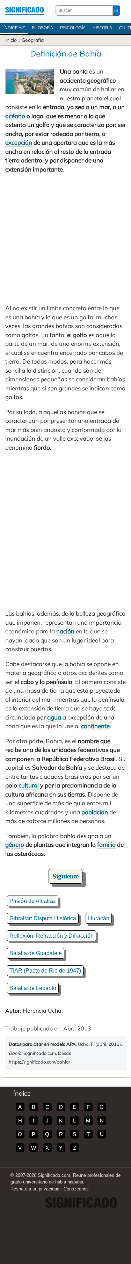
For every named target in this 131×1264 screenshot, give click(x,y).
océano (15, 116)
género (14, 844)
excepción (18, 142)
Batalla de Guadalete (35, 953)
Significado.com (24, 10)
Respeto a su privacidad (34, 1188)
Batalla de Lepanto (32, 988)
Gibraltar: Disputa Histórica (42, 918)
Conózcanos (76, 1188)
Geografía (33, 40)
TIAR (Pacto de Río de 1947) (45, 971)
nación (65, 631)
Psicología (73, 27)
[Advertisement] (65, 238)
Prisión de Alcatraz (32, 901)
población (94, 812)
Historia (102, 27)
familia (106, 844)
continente (95, 726)
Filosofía (42, 27)
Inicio (11, 40)
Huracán (98, 918)
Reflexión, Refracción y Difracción (51, 936)
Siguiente (65, 876)
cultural (29, 785)
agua (54, 717)
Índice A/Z (14, 27)
